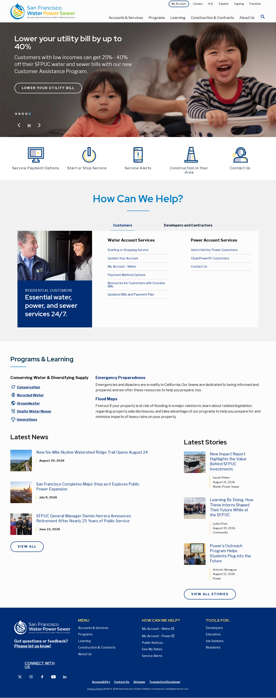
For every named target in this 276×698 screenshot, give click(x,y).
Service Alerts (152, 656)
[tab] (122, 225)
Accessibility (101, 682)
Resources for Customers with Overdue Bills (136, 284)
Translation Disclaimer (164, 682)
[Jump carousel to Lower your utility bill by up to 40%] (30, 114)
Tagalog (239, 3)
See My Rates (152, 649)
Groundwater (28, 403)
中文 (210, 3)
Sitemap (139, 682)
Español (223, 3)
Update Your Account (123, 258)
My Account (179, 3)
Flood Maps (106, 399)
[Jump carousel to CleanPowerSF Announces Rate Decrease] (16, 114)
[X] (19, 676)
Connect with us (40, 665)
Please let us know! (32, 646)
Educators (213, 634)
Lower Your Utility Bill (48, 88)
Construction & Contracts (212, 18)
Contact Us (199, 266)
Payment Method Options (127, 275)
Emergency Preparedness (120, 377)
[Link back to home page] (53, 11)
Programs (157, 18)
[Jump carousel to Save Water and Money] (23, 114)
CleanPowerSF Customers (210, 258)
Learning (177, 18)
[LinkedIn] (64, 676)
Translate (255, 3)
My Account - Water (122, 266)
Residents (213, 647)
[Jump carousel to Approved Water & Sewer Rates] (19, 114)
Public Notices (152, 643)
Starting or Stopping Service (128, 250)
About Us (246, 18)
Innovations (27, 420)
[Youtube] (53, 676)
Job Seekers (215, 641)
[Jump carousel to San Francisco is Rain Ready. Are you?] (26, 114)
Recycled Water (30, 395)
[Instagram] (31, 676)
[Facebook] (42, 676)
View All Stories (210, 594)
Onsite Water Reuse (34, 411)
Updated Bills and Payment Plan (131, 294)
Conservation (28, 387)
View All (27, 547)
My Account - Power (156, 636)
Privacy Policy (95, 689)
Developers (214, 628)
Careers (198, 3)
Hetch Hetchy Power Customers (214, 250)
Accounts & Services (126, 18)
